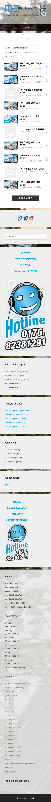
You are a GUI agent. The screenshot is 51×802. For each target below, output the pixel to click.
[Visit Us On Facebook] (25, 220)
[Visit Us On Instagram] (31, 220)
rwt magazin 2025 (12, 748)
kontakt (8, 703)
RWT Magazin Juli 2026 (15, 419)
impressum (10, 699)
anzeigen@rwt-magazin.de (16, 371)
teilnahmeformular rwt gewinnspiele (20, 764)
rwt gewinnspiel (11, 458)
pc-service (9, 716)
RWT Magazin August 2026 (17, 410)
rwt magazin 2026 (12, 752)
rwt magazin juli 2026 (32, 129)
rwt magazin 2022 (12, 736)
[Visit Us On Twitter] (20, 220)
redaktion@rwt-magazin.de (17, 379)
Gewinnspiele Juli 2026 (15, 422)
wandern (8, 768)
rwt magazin (10, 462)
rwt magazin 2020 (12, 727)
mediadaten (10, 711)
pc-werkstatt (10, 449)
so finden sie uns (12, 756)
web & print (10, 772)
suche (7, 760)
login (7, 485)
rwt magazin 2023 (12, 740)
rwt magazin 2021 (12, 732)
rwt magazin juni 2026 (32, 168)
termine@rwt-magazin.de (16, 375)
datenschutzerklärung (14, 687)
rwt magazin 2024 (12, 744)
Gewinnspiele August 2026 (16, 415)
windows (11, 454)
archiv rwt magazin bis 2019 (17, 683)
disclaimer (9, 691)
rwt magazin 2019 (12, 723)
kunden (8, 707)
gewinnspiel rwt (11, 695)
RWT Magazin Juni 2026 (15, 426)
